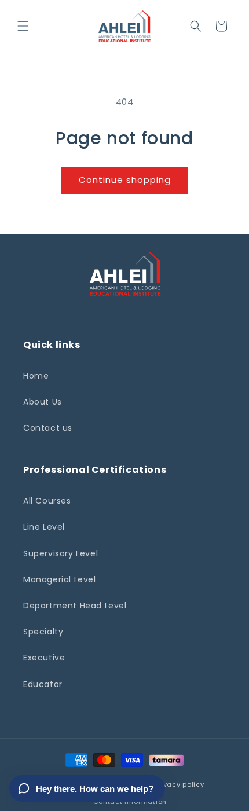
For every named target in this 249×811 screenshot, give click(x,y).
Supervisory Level (60, 553)
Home (36, 375)
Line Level (44, 527)
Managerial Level (59, 579)
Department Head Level (75, 605)
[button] (23, 26)
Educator (43, 684)
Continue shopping (125, 180)
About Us (42, 402)
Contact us (47, 428)
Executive (44, 657)
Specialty (43, 631)
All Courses (47, 501)
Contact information (130, 801)
